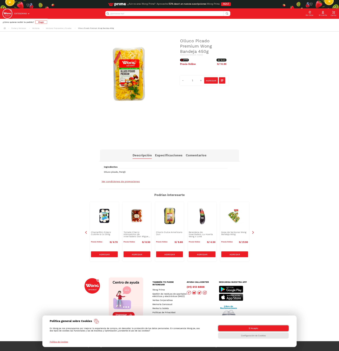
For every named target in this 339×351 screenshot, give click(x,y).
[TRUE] (104, 254)
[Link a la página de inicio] (4, 28)
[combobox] (167, 13)
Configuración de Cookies (253, 335)
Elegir (41, 22)
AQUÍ (226, 4)
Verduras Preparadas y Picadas (59, 28)
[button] (322, 13)
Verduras (36, 28)
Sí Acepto (253, 328)
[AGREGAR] (211, 80)
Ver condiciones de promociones (121, 181)
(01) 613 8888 (196, 286)
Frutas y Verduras (18, 28)
